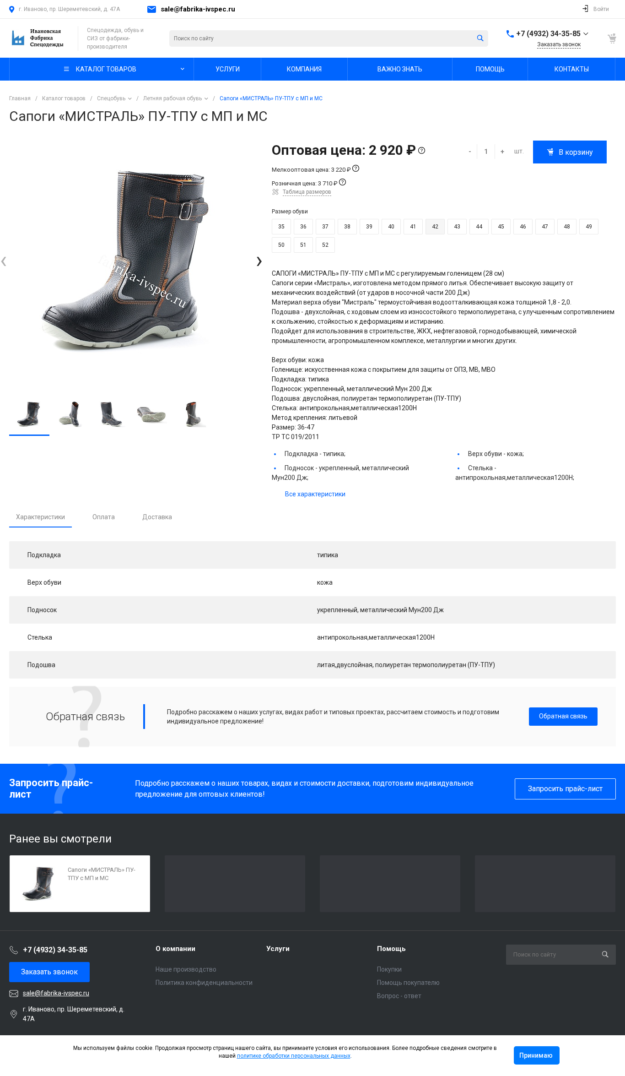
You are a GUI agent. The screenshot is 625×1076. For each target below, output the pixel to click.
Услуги (278, 949)
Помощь (391, 949)
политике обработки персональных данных (293, 1056)
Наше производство (186, 969)
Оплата (103, 517)
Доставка (157, 517)
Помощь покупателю (408, 982)
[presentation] (3, 260)
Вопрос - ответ (399, 996)
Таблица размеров (307, 192)
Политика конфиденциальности (204, 982)
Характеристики (40, 517)
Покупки (389, 969)
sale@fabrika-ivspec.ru (198, 9)
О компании (175, 949)
